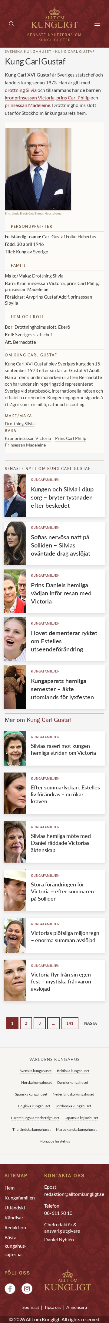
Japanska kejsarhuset (81, 1117)
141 (70, 1023)
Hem (10, 1187)
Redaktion (15, 1227)
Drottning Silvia (20, 423)
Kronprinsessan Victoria (28, 438)
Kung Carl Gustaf (49, 721)
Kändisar (14, 1217)
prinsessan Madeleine (27, 105)
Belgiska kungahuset (34, 1106)
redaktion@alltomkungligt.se (74, 1194)
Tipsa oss (52, 1307)
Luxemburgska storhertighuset (35, 1117)
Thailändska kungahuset (31, 1129)
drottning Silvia (21, 90)
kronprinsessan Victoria (29, 97)
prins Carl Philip (73, 97)
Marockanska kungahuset (76, 1129)
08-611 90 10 (58, 1213)
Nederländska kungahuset (73, 1094)
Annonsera (76, 1307)
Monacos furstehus (54, 1141)
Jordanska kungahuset (73, 1106)
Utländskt (15, 1207)
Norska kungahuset (36, 1082)
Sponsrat (30, 1307)
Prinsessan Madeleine (25, 444)
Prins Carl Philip (70, 438)
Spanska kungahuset (31, 1094)
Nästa (90, 1023)
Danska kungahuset (72, 1082)
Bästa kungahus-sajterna (16, 1245)
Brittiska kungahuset (73, 1070)
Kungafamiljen (45, 480)
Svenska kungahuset (28, 51)
